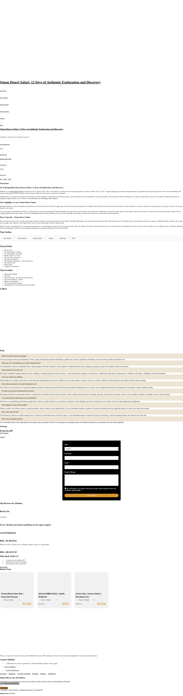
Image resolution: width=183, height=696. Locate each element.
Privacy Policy (76, 490)
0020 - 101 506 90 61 (8, 541)
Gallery (2, 118)
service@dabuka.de (8, 533)
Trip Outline (4, 98)
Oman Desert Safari (16, 191)
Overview (3, 91)
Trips (66, 444)
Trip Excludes (4, 111)
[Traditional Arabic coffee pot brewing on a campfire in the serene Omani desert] (137, 305)
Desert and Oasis (5, 159)
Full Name (68, 453)
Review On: (5, 511)
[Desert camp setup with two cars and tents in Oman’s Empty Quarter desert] (46, 305)
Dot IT (45, 690)
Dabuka (2, 515)
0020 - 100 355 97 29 (8, 552)
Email (66, 463)
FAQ (1, 125)
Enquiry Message (69, 472)
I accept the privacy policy (10, 686)
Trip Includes (4, 104)
